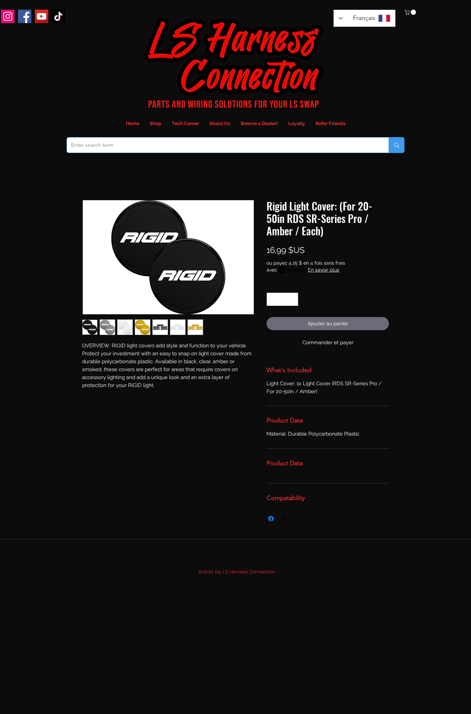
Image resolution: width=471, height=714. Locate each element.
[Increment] (293, 299)
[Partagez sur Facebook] (271, 518)
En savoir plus (323, 270)
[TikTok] (58, 16)
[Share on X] (284, 518)
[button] (410, 12)
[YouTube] (41, 16)
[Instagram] (7, 16)
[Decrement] (272, 299)
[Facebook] (24, 16)
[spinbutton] (282, 299)
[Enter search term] (396, 145)
